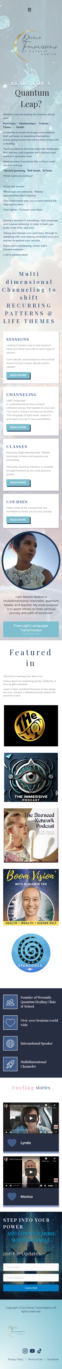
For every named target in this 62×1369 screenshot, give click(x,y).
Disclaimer (53, 1359)
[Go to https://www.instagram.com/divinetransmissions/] (25, 1351)
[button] (31, 629)
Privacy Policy (15, 1359)
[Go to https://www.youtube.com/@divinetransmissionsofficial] (32, 1351)
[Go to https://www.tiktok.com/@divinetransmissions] (39, 1351)
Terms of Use (35, 1359)
